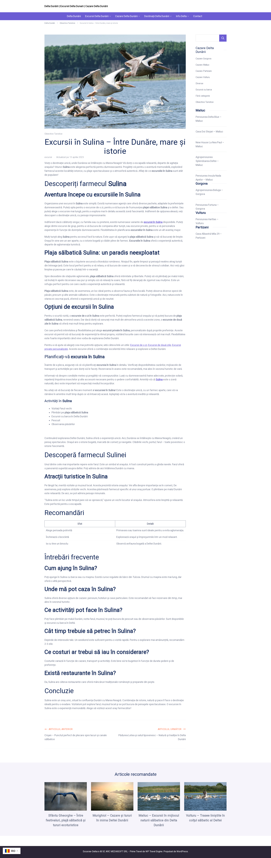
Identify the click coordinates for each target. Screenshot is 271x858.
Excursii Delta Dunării (97, 16)
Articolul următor (170, 729)
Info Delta (181, 16)
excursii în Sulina (153, 222)
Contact (197, 16)
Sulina (159, 379)
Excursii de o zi (138, 345)
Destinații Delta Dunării (156, 16)
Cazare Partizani (204, 71)
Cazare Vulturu (203, 77)
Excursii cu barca (204, 89)
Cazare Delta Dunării (126, 16)
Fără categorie (203, 95)
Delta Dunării (74, 16)
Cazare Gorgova (203, 58)
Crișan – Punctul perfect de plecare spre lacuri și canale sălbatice (75, 737)
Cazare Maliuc (202, 64)
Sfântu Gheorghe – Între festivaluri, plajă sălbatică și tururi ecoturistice (66, 820)
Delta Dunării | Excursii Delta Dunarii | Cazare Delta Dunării (76, 6)
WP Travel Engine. (154, 851)
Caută (223, 38)
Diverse (199, 83)
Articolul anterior (61, 729)
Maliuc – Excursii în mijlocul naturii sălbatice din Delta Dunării (159, 820)
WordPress (182, 851)
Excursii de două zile (159, 345)
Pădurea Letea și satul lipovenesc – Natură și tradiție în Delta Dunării (152, 737)
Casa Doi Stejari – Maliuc (209, 131)
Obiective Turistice (53, 133)
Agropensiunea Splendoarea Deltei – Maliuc (207, 161)
